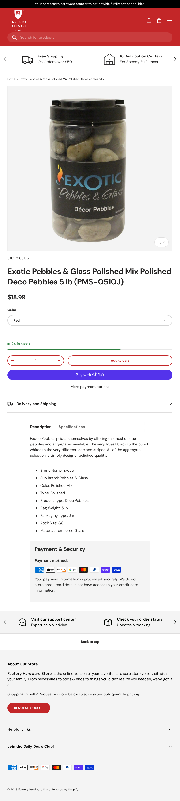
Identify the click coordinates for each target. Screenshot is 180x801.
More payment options (90, 386)
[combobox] (90, 37)
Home (11, 79)
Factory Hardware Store (34, 789)
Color (12, 310)
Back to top (90, 642)
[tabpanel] (90, 484)
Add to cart (120, 360)
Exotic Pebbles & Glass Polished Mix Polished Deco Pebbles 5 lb (62, 79)
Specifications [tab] (72, 426)
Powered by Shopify (65, 789)
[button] (159, 20)
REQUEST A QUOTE (29, 708)
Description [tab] (41, 426)
